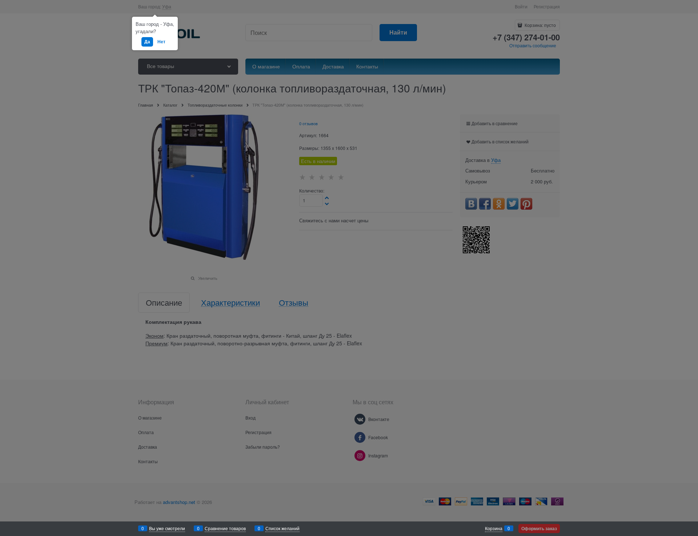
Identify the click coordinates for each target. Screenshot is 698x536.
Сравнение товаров (225, 528)
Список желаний (282, 528)
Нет (161, 41)
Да (147, 41)
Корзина (493, 528)
